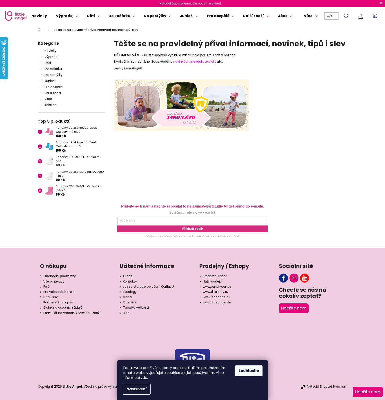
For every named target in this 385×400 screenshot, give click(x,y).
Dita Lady (50, 297)
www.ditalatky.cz (216, 292)
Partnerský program (58, 302)
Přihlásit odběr (192, 228)
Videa (127, 297)
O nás (127, 276)
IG (293, 278)
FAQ (46, 287)
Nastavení (137, 389)
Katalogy (130, 292)
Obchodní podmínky (59, 276)
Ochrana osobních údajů (62, 307)
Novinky (50, 51)
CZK (330, 15)
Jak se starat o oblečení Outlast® (149, 287)
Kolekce (51, 105)
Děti (48, 63)
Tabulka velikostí (136, 307)
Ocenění (130, 302)
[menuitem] (39, 16)
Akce (48, 99)
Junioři (50, 81)
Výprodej (51, 57)
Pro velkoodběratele (59, 292)
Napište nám (293, 308)
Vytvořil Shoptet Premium (327, 387)
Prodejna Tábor (215, 276)
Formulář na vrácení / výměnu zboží (71, 313)
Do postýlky (53, 75)
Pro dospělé (54, 87)
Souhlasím (248, 370)
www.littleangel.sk (216, 297)
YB (304, 278)
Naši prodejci (213, 281)
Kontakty (130, 281)
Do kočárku (53, 68)
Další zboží (53, 93)
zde (144, 377)
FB (283, 278)
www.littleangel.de (217, 302)
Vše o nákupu (54, 281)
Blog (126, 313)
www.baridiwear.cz (217, 287)
